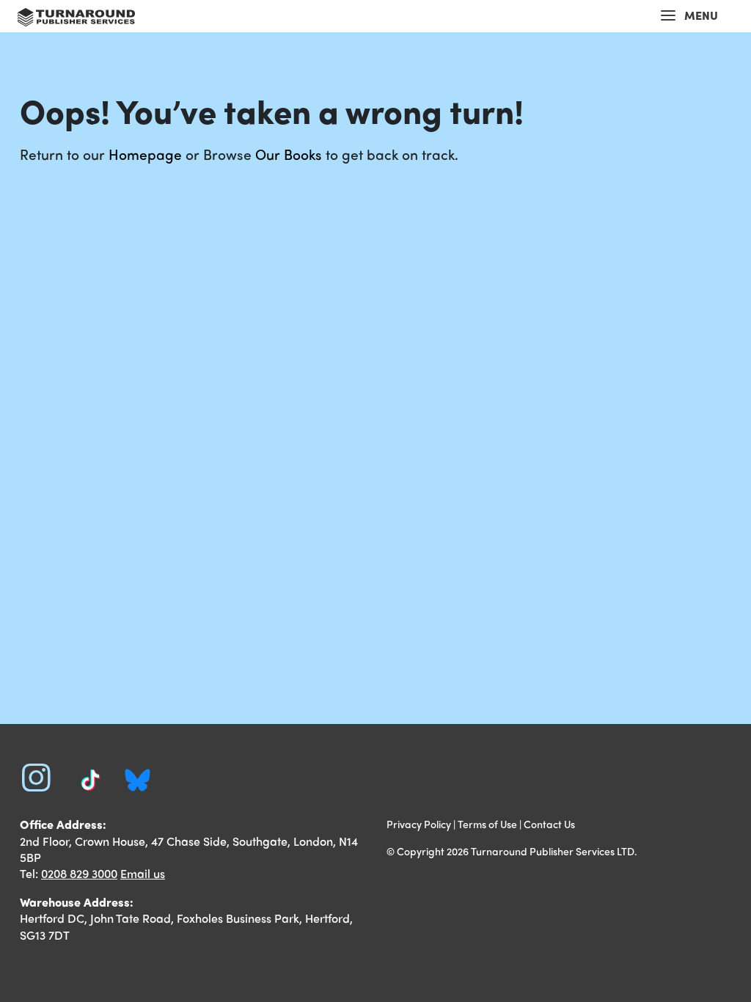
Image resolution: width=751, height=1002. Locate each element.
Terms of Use (487, 823)
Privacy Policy (419, 823)
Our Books (288, 154)
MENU (701, 15)
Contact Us (549, 823)
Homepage (145, 154)
